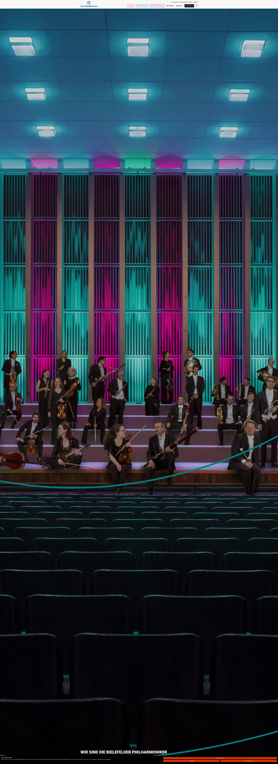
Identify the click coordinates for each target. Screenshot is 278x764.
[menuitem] (131, 5)
